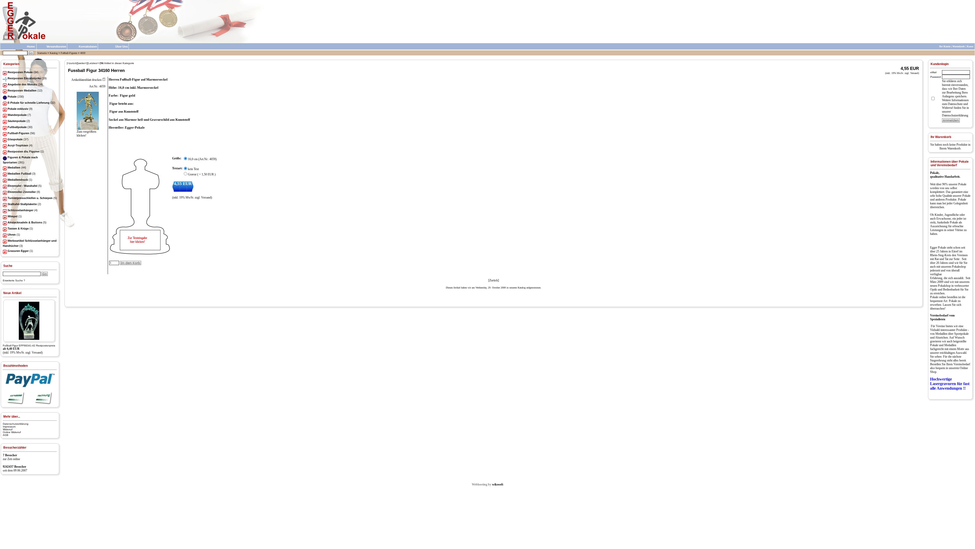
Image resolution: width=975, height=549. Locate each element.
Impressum (9, 426)
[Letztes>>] (94, 63)
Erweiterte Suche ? (14, 280)
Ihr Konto (944, 46)
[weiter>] (82, 63)
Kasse (970, 46)
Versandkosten (56, 46)
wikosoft (497, 484)
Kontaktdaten (88, 46)
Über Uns (121, 46)
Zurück (493, 280)
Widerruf (7, 429)
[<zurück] (72, 63)
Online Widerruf (12, 432)
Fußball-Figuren (69, 53)
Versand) (37, 352)
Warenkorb (958, 46)
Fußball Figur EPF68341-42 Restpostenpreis (29, 345)
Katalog (54, 53)
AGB (5, 435)
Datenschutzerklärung (15, 423)
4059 (82, 53)
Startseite (42, 53)
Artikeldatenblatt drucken (86, 80)
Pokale (962, 184)
